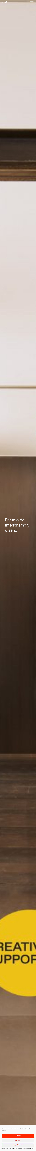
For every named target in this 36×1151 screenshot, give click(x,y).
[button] (31, 2)
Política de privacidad (17, 1148)
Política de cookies (6, 1148)
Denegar (18, 1140)
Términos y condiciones (28, 1148)
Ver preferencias (18, 1145)
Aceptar (18, 1135)
